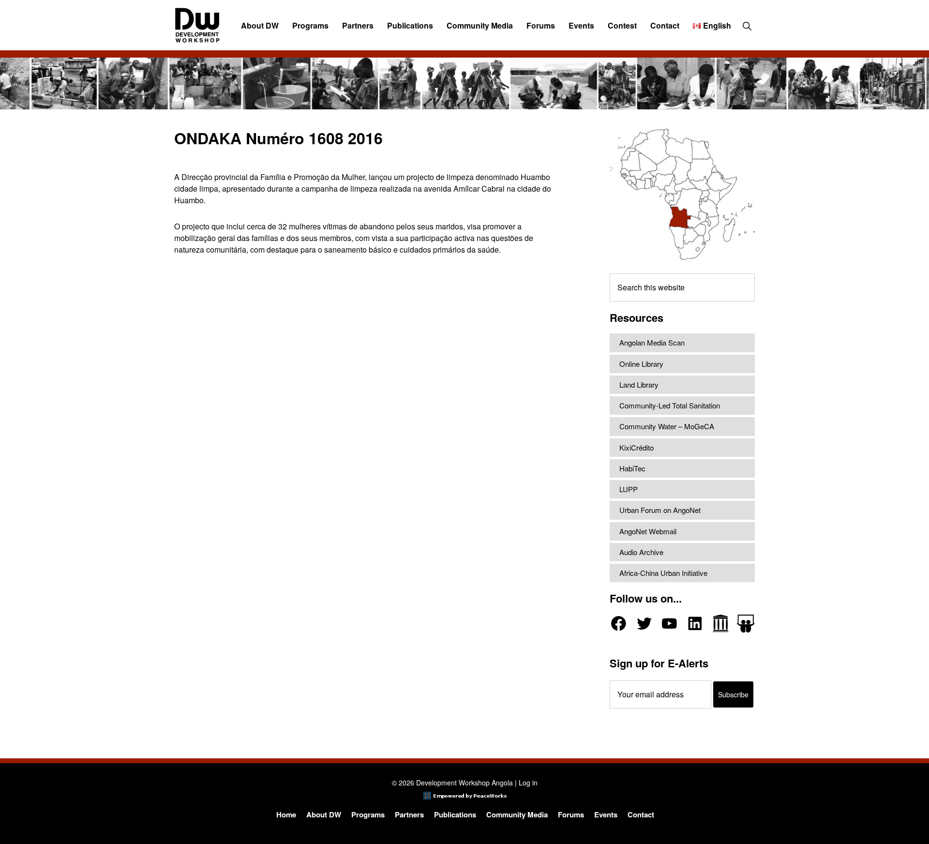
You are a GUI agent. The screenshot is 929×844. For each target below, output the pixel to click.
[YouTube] (669, 624)
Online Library (641, 364)
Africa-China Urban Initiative (663, 573)
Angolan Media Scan (652, 342)
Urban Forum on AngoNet (660, 510)
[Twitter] (644, 624)
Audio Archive (641, 552)
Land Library (639, 384)
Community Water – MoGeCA (666, 426)
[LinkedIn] (695, 624)
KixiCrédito (636, 447)
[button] (747, 25)
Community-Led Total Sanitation (669, 405)
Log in (528, 782)
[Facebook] (619, 624)
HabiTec (632, 468)
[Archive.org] (721, 624)
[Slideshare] (746, 624)
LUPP (628, 489)
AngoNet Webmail (647, 531)
